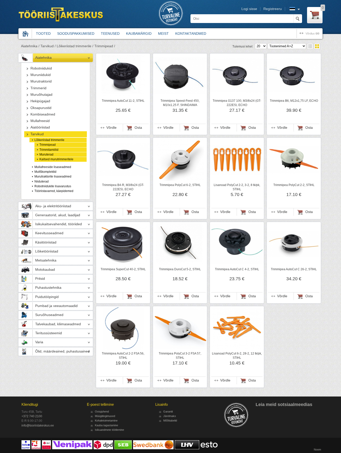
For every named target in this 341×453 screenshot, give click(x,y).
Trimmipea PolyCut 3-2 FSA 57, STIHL (180, 355)
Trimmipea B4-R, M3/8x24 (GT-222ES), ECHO (123, 187)
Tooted (43, 34)
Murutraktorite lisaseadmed (52, 176)
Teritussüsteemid (48, 333)
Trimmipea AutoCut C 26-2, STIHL (294, 269)
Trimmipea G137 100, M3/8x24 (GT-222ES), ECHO (237, 102)
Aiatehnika (43, 58)
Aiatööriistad (40, 127)
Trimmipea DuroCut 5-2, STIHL (180, 269)
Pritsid (40, 278)
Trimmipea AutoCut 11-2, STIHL (123, 100)
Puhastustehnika (48, 288)
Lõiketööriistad (46, 251)
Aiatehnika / (30, 46)
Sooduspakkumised (75, 34)
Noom (317, 449)
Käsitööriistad (45, 242)
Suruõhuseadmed (49, 315)
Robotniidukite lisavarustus (52, 186)
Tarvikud (37, 134)
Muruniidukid (40, 75)
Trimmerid (38, 88)
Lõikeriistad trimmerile (49, 140)
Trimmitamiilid (48, 149)
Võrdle (111, 128)
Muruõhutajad (41, 94)
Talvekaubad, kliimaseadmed (58, 324)
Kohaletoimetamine (106, 420)
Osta (138, 128)
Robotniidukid (41, 68)
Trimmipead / (104, 46)
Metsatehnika (45, 260)
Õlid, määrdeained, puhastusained (62, 351)
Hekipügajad (40, 101)
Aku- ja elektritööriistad (53, 206)
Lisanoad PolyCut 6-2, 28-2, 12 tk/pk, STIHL (237, 355)
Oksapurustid (40, 108)
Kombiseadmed (42, 114)
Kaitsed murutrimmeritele (56, 159)
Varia (39, 342)
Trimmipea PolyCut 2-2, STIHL (294, 185)
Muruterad (46, 154)
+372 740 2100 (31, 416)
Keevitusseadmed (49, 233)
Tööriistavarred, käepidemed (53, 191)
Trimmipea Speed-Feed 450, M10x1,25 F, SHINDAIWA (180, 102)
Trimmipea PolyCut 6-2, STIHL (180, 185)
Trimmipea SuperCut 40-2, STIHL (123, 269)
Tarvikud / (48, 46)
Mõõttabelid (170, 420)
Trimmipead (47, 144)
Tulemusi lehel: (242, 46)
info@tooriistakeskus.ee (37, 425)
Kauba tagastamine (106, 425)
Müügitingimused (105, 416)
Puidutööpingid (47, 297)
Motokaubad (45, 270)
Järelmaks (169, 416)
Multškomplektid (45, 171)
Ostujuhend (102, 411)
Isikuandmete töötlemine (109, 429)
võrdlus (312, 33)
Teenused (110, 34)
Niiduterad (41, 181)
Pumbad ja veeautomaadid (56, 306)
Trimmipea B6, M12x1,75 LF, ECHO (294, 100)
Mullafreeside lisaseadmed (52, 167)
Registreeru (272, 9)
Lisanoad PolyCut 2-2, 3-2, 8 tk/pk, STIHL (237, 187)
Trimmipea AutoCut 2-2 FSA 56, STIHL (123, 355)
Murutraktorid (41, 81)
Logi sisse (249, 9)
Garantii (168, 411)
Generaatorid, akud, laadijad (57, 215)
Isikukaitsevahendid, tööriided (58, 224)
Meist (163, 34)
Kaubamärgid (139, 34)
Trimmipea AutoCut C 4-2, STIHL (237, 269)
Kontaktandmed (190, 34)
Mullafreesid (40, 121)
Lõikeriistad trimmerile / (75, 46)
